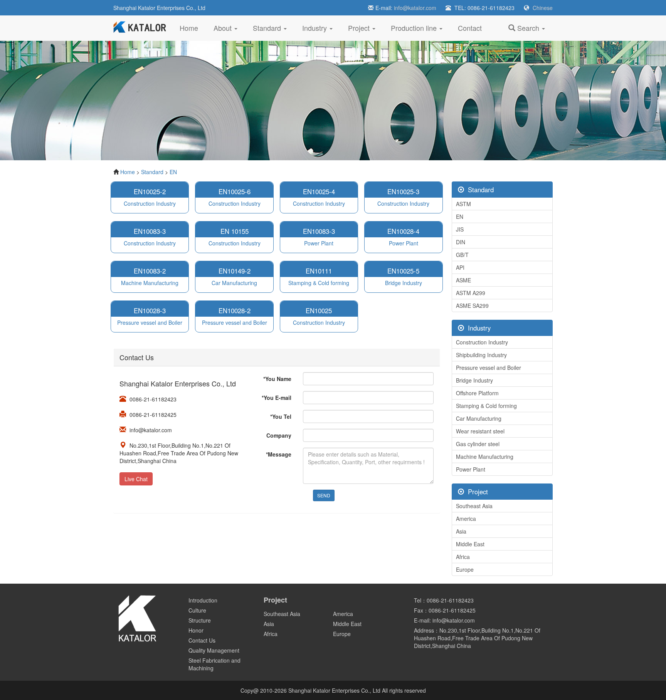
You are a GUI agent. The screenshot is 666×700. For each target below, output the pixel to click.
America (466, 518)
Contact (470, 28)
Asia (461, 531)
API (460, 267)
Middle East (470, 544)
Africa (463, 557)
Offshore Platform (477, 393)
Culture (197, 610)
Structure (199, 620)
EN (173, 172)
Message (278, 454)
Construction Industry (482, 342)
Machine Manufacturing (484, 456)
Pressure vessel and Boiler (488, 367)
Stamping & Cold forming (486, 406)
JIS (460, 229)
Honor (196, 630)
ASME (463, 280)
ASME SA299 (472, 305)
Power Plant (470, 469)
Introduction (202, 600)
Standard (152, 172)
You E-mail (276, 397)
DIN (460, 242)
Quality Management (213, 650)
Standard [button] (268, 28)
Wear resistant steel (480, 431)
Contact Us (201, 640)
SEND (323, 495)
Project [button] (360, 28)
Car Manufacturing (478, 418)
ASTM (463, 204)
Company (278, 435)
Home (193, 27)
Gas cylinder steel (478, 444)
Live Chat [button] (136, 479)
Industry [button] (315, 28)
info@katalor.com (415, 8)
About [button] (224, 28)
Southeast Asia (474, 506)
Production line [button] (415, 28)
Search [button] (528, 28)
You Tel (280, 416)
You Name (277, 379)
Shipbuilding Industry (481, 355)
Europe (465, 569)
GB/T (462, 255)
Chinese (543, 8)
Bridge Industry (474, 380)
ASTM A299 (470, 293)
